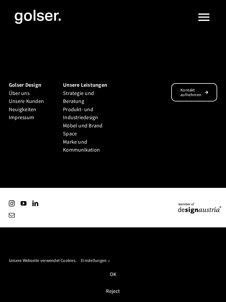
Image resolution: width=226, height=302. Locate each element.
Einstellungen (94, 260)
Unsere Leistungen (85, 84)
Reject (113, 290)
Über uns (19, 92)
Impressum (21, 117)
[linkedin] (35, 203)
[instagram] (12, 203)
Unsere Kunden (26, 100)
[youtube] (23, 203)
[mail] (12, 215)
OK (113, 274)
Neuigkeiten (22, 109)
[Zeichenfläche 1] (199, 204)
